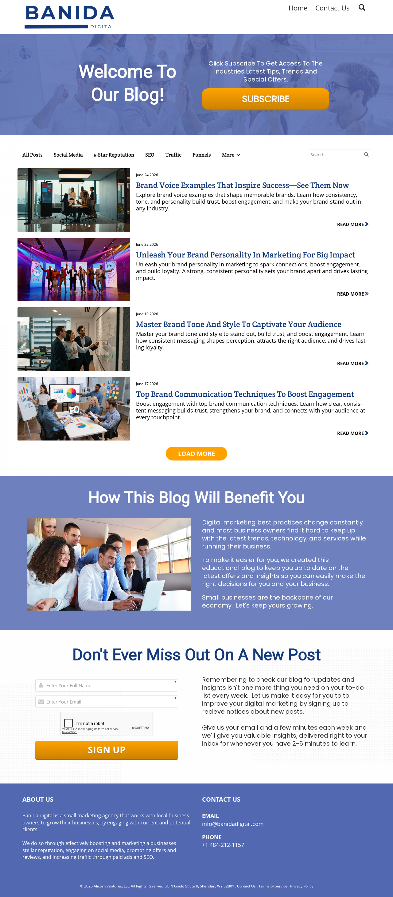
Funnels (202, 154)
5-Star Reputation (114, 154)
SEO (149, 154)
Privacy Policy (301, 886)
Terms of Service (273, 886)
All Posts (32, 154)
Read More (351, 224)
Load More (196, 453)
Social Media (68, 154)
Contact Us (246, 886)
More (228, 154)
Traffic (173, 154)
